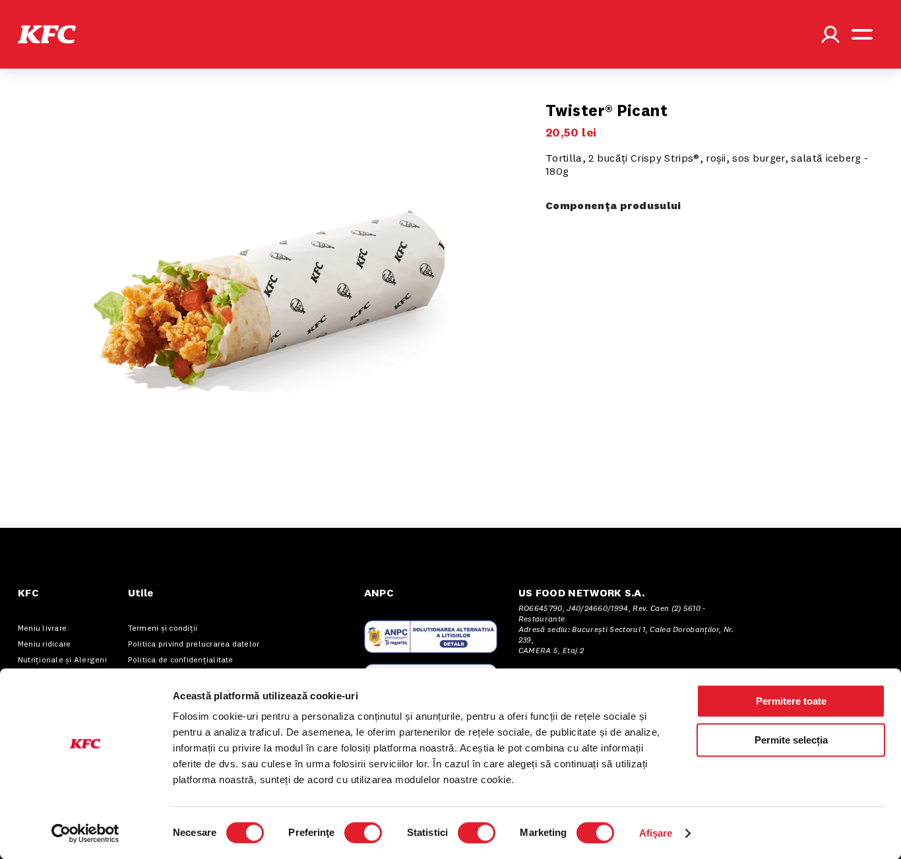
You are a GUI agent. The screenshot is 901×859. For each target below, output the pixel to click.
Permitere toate (791, 701)
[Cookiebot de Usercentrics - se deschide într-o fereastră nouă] (85, 833)
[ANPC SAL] (430, 636)
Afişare (656, 833)
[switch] (363, 832)
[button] (47, 34)
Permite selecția (791, 740)
